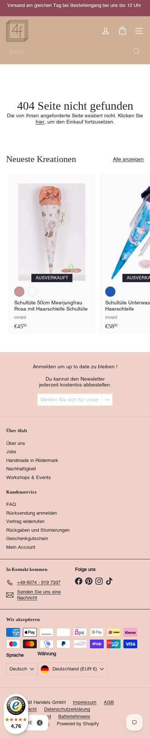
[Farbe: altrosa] (19, 292)
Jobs (11, 451)
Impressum (84, 702)
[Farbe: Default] (32, 292)
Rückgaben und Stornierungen (38, 530)
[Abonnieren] (107, 400)
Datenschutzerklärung (67, 709)
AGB (109, 702)
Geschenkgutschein (27, 538)
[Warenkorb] (122, 30)
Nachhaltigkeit (21, 468)
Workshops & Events (28, 477)
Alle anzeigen (128, 159)
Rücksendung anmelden (31, 513)
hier (40, 122)
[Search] (136, 51)
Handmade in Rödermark (32, 460)
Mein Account (20, 547)
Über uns (15, 443)
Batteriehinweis (74, 716)
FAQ (11, 504)
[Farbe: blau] (110, 292)
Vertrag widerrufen (25, 521)
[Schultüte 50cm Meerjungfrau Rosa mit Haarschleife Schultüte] (52, 254)
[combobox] (75, 51)
